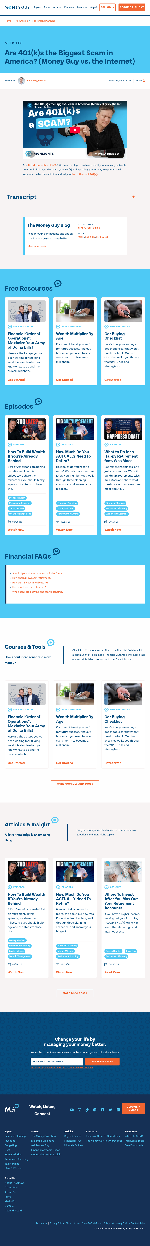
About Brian (11, 1187)
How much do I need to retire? (29, 587)
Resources (82, 7)
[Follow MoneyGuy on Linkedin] (118, 1110)
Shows (47, 7)
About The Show (14, 1183)
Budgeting (11, 1145)
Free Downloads (134, 1145)
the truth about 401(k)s (84, 174)
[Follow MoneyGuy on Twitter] (110, 1110)
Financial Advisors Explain (46, 1154)
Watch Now (16, 530)
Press (8, 1196)
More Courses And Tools (75, 784)
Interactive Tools (134, 1140)
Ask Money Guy (40, 1145)
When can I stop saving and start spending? (37, 591)
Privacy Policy (57, 1223)
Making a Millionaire (42, 1140)
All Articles (22, 20)
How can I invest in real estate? (30, 582)
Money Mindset (17, 497)
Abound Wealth (14, 1210)
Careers (9, 1205)
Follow (106, 7)
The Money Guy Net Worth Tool (104, 1140)
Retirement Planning (43, 20)
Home (8, 20)
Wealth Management (20, 513)
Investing (90, 237)
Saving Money (16, 508)
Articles (57, 7)
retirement (102, 237)
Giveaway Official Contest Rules (128, 1223)
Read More (112, 972)
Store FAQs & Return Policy (96, 1223)
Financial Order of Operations (103, 1136)
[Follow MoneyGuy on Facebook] (102, 1110)
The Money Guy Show (43, 1136)
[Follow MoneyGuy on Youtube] (72, 1110)
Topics (37, 7)
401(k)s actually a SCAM (41, 165)
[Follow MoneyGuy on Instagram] (79, 1110)
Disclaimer (41, 1223)
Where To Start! (134, 1136)
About (93, 7)
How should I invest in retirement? (31, 578)
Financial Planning (67, 503)
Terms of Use (73, 1223)
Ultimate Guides (73, 1145)
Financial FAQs (73, 1140)
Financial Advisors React (45, 1150)
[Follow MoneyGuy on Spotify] (94, 1110)
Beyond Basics (113, 951)
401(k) (81, 237)
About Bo (10, 1192)
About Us (10, 1178)
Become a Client (132, 7)
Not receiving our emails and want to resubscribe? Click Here (62, 1067)
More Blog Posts (75, 993)
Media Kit (10, 1201)
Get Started (16, 380)
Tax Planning (12, 1163)
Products (69, 7)
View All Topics (13, 1168)
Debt (7, 1150)
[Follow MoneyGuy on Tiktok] (87, 1110)
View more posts (37, 246)
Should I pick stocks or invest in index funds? (38, 573)
